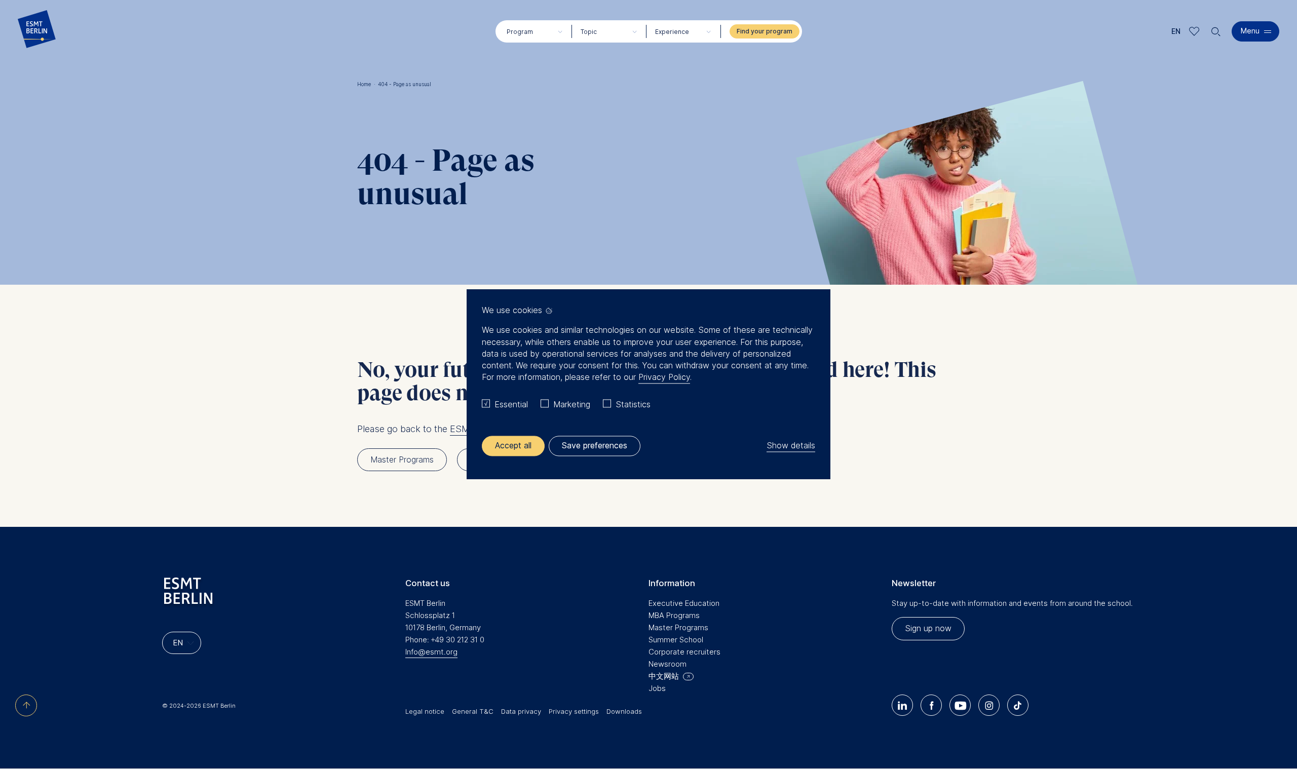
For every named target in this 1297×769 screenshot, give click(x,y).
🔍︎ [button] (1215, 29)
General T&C (472, 711)
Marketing (571, 404)
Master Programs (678, 627)
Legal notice (424, 711)
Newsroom (667, 664)
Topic (589, 31)
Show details (791, 446)
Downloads (624, 711)
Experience (672, 31)
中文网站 (663, 676)
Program (520, 31)
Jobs (657, 688)
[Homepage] (37, 31)
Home (366, 84)
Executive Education (683, 603)
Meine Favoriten (1194, 31)
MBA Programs (674, 615)
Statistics (633, 404)
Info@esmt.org (431, 652)
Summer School (675, 639)
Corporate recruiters (684, 652)
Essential (511, 404)
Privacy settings (574, 711)
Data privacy (521, 711)
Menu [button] (1250, 30)
